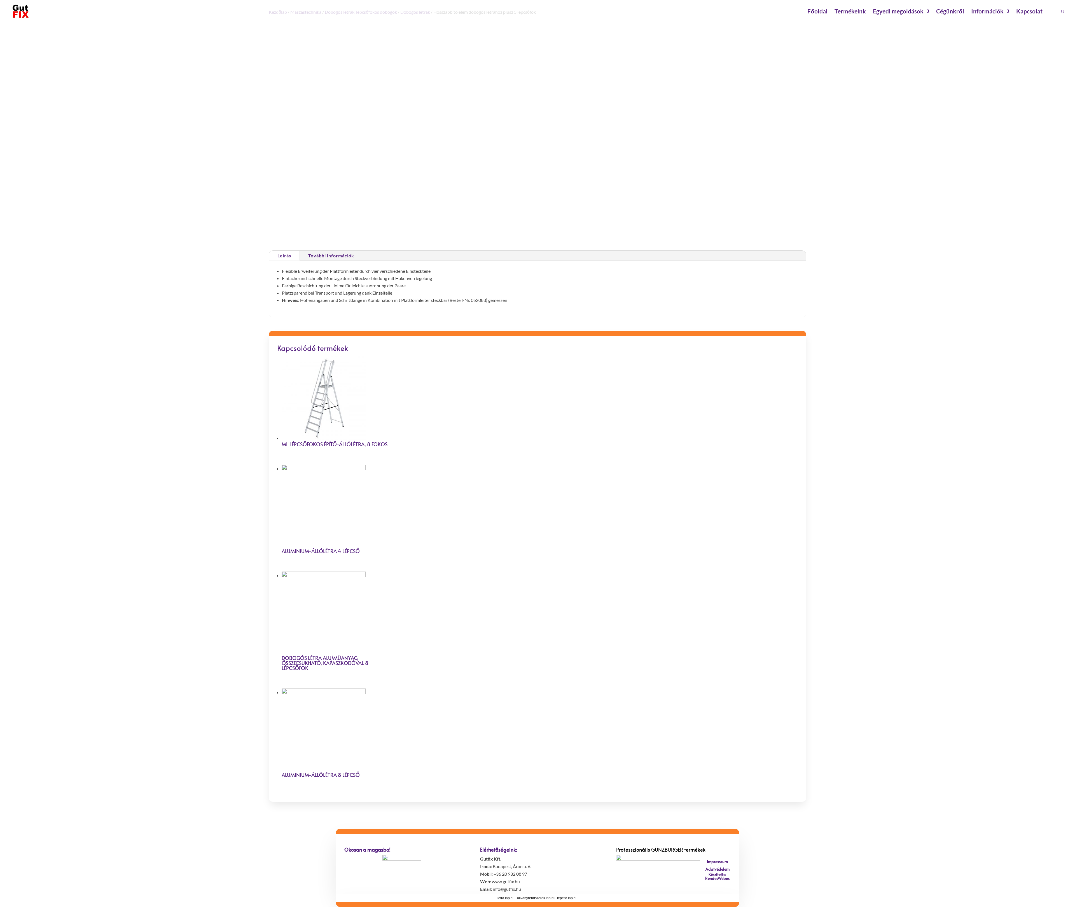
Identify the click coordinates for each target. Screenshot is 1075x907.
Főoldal (817, 12)
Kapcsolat (1029, 12)
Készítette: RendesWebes (717, 876)
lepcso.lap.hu (567, 898)
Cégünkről (950, 12)
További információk (331, 255)
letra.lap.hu (506, 898)
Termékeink (850, 12)
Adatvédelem (717, 869)
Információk (987, 12)
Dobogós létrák (559, 224)
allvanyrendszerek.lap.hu (536, 898)
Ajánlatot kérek (538, 202)
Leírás (284, 255)
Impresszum (717, 861)
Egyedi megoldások (898, 12)
